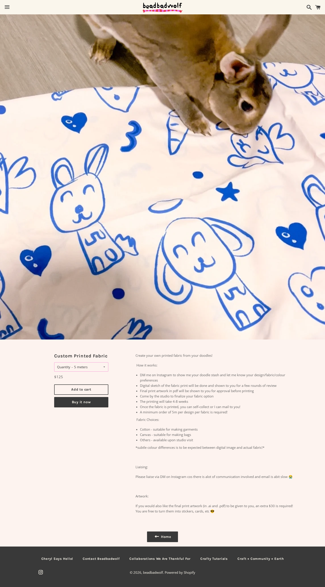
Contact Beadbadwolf (101, 559)
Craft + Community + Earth (260, 559)
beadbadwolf (153, 572)
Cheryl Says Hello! (57, 559)
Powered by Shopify (180, 572)
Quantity (63, 367)
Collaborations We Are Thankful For (160, 559)
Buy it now (81, 402)
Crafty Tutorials (214, 559)
